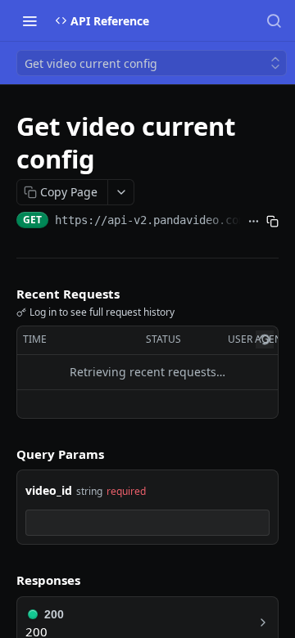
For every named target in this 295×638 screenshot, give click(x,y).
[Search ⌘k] (274, 20)
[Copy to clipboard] (272, 221)
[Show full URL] (253, 221)
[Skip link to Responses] (5, 581)
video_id (48, 490)
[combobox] (147, 523)
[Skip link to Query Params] (5, 454)
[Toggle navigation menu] (29, 20)
